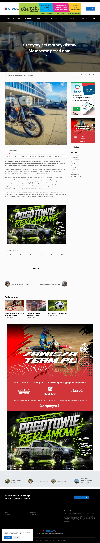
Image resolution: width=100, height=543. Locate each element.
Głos (28, 153)
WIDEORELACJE (75, 174)
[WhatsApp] (51, 254)
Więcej (70, 18)
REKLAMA (90, 9)
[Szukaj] (89, 18)
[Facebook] (86, 18)
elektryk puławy (73, 515)
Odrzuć (16, 537)
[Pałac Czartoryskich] (53, 481)
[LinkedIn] (93, 74)
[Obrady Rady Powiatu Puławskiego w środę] (36, 305)
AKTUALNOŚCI (28, 18)
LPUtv (72, 166)
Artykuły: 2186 (36, 272)
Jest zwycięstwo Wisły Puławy (57, 313)
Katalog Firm (16, 18)
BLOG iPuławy (75, 159)
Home (8, 18)
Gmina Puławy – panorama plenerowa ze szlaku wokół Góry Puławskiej (87, 481)
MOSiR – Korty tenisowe (41, 481)
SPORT (73, 172)
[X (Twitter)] (85, 74)
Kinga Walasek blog (79, 513)
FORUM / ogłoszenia (42, 18)
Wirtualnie (54, 18)
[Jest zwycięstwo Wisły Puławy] (57, 305)
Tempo (20, 152)
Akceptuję (8, 537)
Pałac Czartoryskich (63, 481)
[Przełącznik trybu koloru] (94, 18)
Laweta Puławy (87, 518)
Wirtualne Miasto (76, 176)
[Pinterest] (89, 74)
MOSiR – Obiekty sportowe (16, 481)
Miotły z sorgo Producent (69, 513)
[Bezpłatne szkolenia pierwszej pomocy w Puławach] (14, 305)
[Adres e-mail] (62, 254)
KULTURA (73, 164)
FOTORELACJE (75, 162)
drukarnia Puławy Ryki (78, 518)
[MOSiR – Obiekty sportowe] (7, 481)
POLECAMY (74, 170)
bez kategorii (75, 157)
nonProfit (73, 168)
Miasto (62, 18)
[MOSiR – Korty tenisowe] (30, 481)
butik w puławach (81, 515)
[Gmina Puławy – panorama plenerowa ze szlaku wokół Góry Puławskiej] (76, 481)
